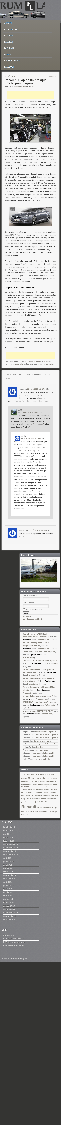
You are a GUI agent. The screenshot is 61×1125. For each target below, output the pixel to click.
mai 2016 (7, 834)
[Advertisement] (30, 95)
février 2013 (8, 902)
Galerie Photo (11, 61)
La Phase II (41, 747)
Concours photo (38, 778)
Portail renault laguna (17, 959)
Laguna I (8, 36)
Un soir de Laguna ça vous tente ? (38, 696)
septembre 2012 (10, 919)
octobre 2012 (9, 916)
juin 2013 (7, 889)
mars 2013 (8, 899)
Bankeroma (28, 640)
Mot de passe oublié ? (32, 619)
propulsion (40, 802)
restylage (52, 807)
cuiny (28, 699)
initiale (50, 789)
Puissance (50, 802)
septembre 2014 (10, 854)
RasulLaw (41, 690)
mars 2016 (8, 837)
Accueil (8, 23)
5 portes (30, 774)
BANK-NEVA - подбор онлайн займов (39, 702)
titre (36, 812)
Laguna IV (19, 364)
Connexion (8, 935)
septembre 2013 (10, 878)
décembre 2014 (10, 844)
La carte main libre (42, 741)
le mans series (37, 795)
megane (54, 795)
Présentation (43, 640)
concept (24, 778)
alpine (36, 774)
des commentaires (14, 942)
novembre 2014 (10, 848)
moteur (43, 798)
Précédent (10, 76)
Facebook (9, 67)
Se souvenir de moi (34, 610)
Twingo (47, 812)
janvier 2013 (9, 906)
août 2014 (8, 858)
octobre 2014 (9, 851)
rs (33, 812)
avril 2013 (7, 895)
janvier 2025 (9, 827)
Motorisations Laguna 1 (45, 732)
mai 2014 (7, 868)
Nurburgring (51, 798)
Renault (37, 361)
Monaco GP (36, 798)
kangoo (33, 792)
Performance (30, 802)
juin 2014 (7, 865)
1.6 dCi (23, 774)
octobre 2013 (9, 875)
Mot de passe (28, 603)
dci (26, 789)
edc (34, 789)
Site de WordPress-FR (13, 945)
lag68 (32, 87)
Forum (7, 54)
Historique (43, 750)
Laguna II (8, 42)
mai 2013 (7, 892)
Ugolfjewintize (36, 655)
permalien (50, 364)
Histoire (39, 789)
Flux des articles (13, 939)
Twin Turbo (27, 815)
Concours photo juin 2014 (35, 784)
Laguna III (9, 48)
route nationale (27, 812)
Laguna (31, 361)
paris (23, 802)
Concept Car (11, 29)
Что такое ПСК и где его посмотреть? (40, 661)
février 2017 (8, 830)
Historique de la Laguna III (42, 753)
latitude (28, 795)
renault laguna (42, 807)
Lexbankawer (35, 663)
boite (42, 774)
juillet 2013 (8, 885)
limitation (46, 795)
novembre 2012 (10, 913)
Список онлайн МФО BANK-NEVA (38, 711)
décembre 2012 (10, 909)
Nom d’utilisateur (29, 596)
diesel (30, 789)
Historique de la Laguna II (46, 735)
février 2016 (8, 841)
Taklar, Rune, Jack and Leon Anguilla (39, 652)
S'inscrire (27, 616)
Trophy (41, 812)
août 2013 (8, 882)
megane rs (26, 798)
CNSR (52, 774)
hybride (45, 789)
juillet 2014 (8, 861)
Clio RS (47, 774)
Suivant (52, 76)
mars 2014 (8, 872)
